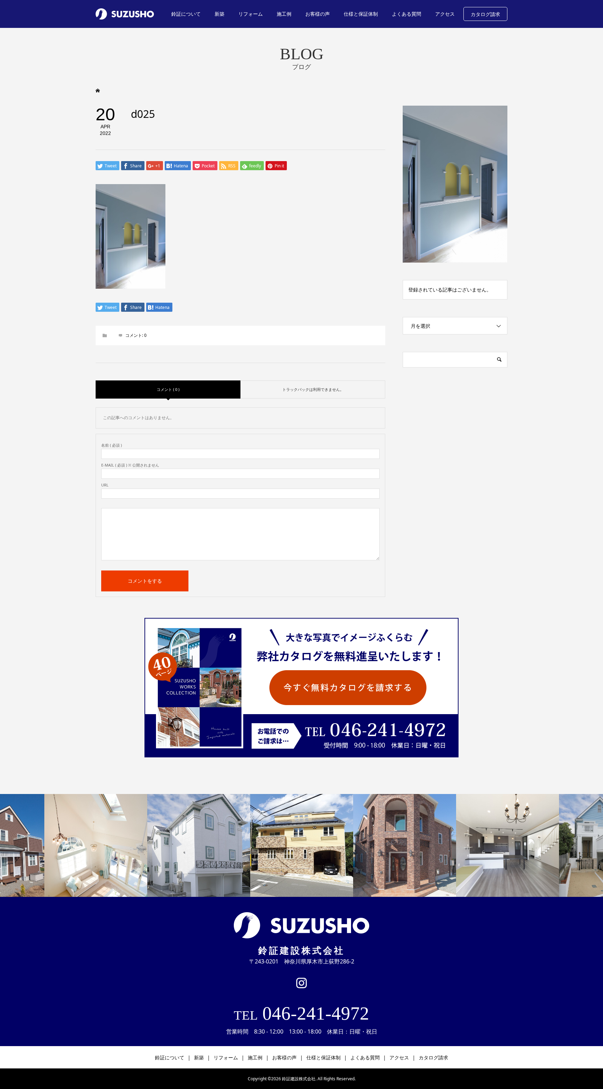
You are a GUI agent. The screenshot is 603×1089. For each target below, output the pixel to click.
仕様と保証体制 (361, 13)
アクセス (445, 13)
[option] (95, 845)
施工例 (284, 13)
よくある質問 (406, 13)
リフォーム (250, 13)
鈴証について (186, 13)
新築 (219, 13)
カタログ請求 (485, 14)
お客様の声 (317, 13)
